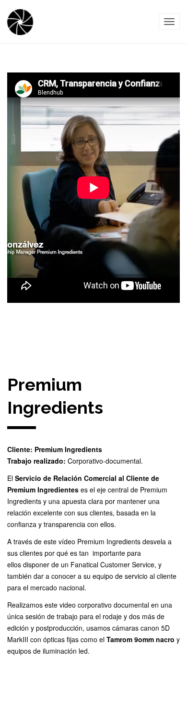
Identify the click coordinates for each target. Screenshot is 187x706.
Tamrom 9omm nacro (140, 639)
